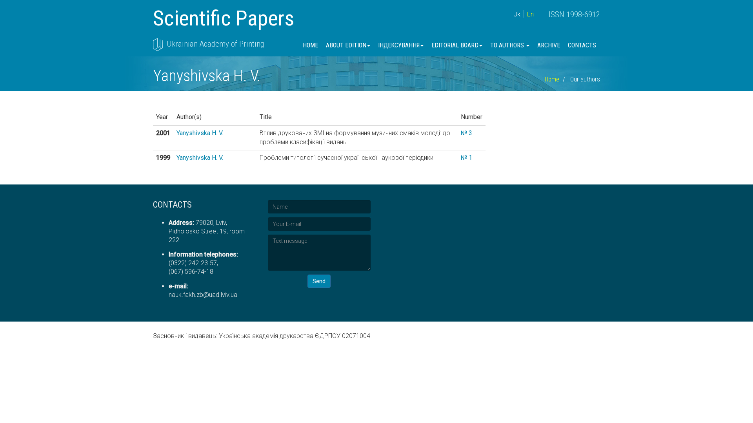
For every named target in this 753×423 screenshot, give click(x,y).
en (530, 14)
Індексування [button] (399, 45)
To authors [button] (508, 45)
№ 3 (466, 133)
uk (516, 14)
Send (319, 281)
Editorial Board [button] (454, 45)
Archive (548, 45)
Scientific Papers (223, 18)
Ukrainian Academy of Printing (215, 44)
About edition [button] (346, 45)
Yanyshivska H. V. (199, 133)
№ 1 (466, 157)
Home (310, 45)
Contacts (582, 45)
